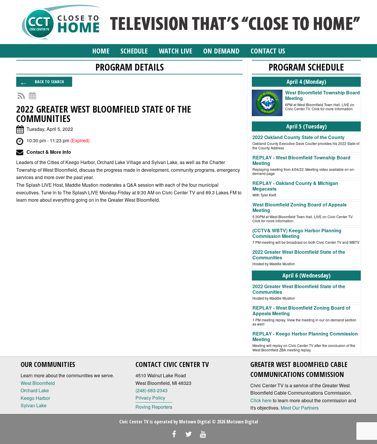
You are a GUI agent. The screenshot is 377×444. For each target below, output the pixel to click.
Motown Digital (195, 421)
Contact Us (268, 51)
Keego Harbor (35, 398)
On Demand (221, 51)
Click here (261, 400)
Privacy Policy (150, 397)
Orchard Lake (35, 390)
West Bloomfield (38, 383)
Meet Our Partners (300, 407)
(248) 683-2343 (151, 390)
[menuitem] (100, 51)
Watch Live (175, 51)
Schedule (134, 51)
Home (100, 51)
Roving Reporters (153, 406)
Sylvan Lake (34, 405)
